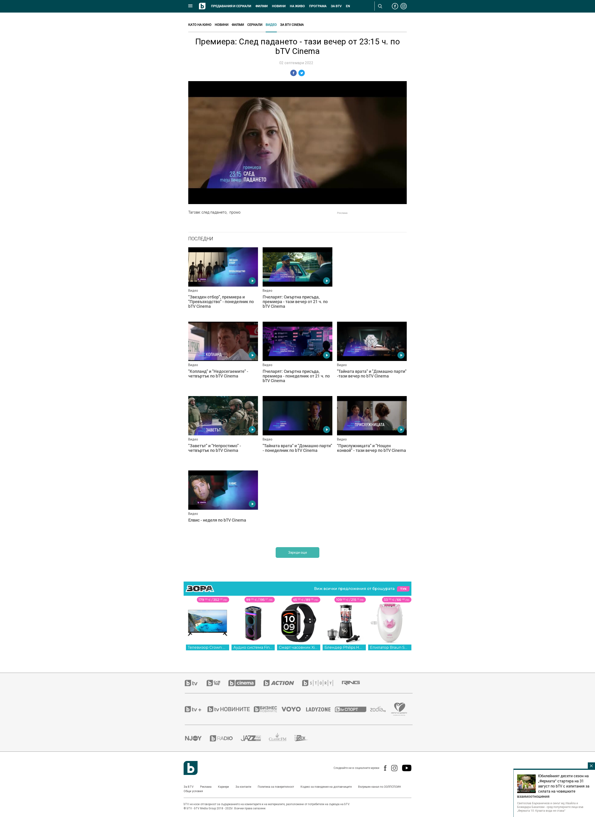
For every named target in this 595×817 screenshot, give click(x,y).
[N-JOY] (197, 738)
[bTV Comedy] (217, 683)
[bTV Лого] (191, 768)
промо (235, 212)
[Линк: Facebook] (383, 768)
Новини (279, 6)
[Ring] (355, 683)
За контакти (243, 786)
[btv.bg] (196, 683)
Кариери (223, 786)
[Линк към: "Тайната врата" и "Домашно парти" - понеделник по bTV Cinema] (297, 431)
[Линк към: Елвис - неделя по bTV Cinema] (223, 505)
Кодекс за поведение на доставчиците (326, 786)
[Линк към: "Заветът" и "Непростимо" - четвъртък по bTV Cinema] (223, 431)
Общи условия (193, 791)
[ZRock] (305, 738)
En (348, 6)
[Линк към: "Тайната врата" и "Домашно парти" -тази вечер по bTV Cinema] (372, 356)
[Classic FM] (281, 738)
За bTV (336, 6)
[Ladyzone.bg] (320, 709)
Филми (261, 6)
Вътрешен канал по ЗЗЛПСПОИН (379, 786)
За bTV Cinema (292, 24)
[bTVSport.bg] (352, 709)
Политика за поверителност (276, 786)
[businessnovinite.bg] (268, 709)
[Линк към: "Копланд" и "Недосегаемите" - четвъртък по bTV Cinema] (223, 356)
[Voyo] (294, 709)
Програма (318, 6)
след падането (214, 212)
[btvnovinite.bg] (230, 709)
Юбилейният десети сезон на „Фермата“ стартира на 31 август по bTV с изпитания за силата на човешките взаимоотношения (553, 786)
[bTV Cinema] (246, 683)
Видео (271, 24)
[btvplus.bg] (196, 709)
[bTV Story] (321, 683)
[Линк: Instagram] (392, 768)
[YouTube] (404, 768)
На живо (297, 6)
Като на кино (200, 24)
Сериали (254, 24)
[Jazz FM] (255, 738)
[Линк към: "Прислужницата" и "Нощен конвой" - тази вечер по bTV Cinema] (372, 431)
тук (403, 589)
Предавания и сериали (231, 6)
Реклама (206, 786)
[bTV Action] (283, 683)
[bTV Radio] (225, 738)
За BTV (189, 786)
